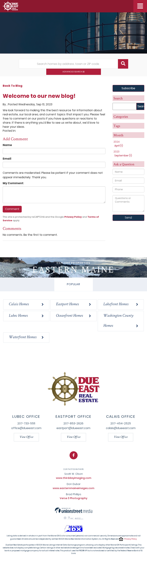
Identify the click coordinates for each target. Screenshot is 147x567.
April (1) (118, 145)
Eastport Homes (67, 304)
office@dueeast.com (26, 428)
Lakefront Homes (115, 304)
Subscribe (128, 88)
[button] (123, 64)
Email (7, 159)
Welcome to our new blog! (39, 96)
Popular (73, 284)
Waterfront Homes (22, 337)
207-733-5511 (26, 423)
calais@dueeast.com (121, 428)
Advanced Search (72, 71)
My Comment (13, 183)
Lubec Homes (18, 316)
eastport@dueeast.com (73, 428)
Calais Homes (19, 304)
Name (7, 145)
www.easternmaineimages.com (73, 488)
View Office (26, 437)
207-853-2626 (73, 423)
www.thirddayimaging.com (73, 478)
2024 (116, 141)
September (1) (123, 155)
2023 (116, 151)
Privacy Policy (73, 216)
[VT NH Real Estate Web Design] (73, 510)
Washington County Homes (118, 321)
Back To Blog (12, 86)
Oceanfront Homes (69, 316)
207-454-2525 (120, 423)
